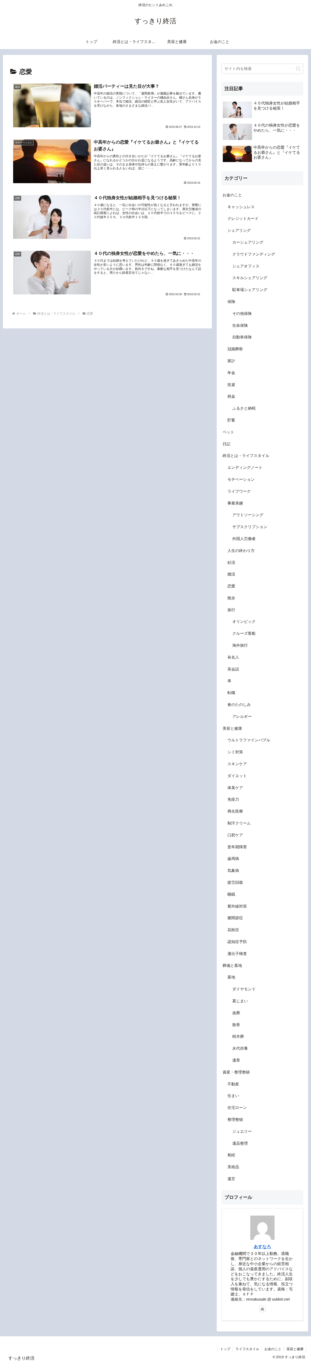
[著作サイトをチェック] (262, 1309)
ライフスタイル (247, 1349)
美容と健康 (294, 1349)
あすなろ (262, 1246)
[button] (298, 68)
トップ (225, 1349)
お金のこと (272, 1349)
